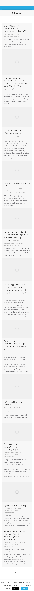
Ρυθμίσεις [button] (15, 588)
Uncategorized (7, 542)
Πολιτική (6, 136)
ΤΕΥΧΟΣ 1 (20, 243)
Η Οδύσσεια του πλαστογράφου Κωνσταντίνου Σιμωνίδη (15, 28)
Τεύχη (12, 34)
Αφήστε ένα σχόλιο (9, 412)
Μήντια (6, 89)
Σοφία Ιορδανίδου (9, 191)
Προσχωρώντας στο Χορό (16, 505)
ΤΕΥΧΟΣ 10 (6, 295)
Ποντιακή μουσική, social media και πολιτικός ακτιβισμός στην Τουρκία (15, 287)
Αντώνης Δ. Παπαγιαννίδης (11, 193)
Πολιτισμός (7, 34)
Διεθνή (5, 293)
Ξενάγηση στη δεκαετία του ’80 (17, 184)
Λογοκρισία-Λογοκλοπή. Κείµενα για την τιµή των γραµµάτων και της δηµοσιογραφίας (16, 236)
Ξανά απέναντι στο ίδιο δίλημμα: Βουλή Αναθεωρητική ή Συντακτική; (15, 535)
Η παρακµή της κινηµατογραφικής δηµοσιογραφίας (12, 447)
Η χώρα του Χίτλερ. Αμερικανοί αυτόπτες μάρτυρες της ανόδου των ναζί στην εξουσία (16, 81)
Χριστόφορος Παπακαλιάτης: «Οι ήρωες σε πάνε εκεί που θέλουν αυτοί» (16, 344)
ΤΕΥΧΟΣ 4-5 (17, 408)
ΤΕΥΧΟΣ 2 (16, 34)
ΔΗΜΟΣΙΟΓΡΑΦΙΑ (8, 36)
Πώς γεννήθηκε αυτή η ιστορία (14, 403)
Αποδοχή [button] (24, 588)
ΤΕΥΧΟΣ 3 (20, 89)
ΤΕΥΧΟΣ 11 (22, 189)
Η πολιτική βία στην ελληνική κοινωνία (13, 131)
